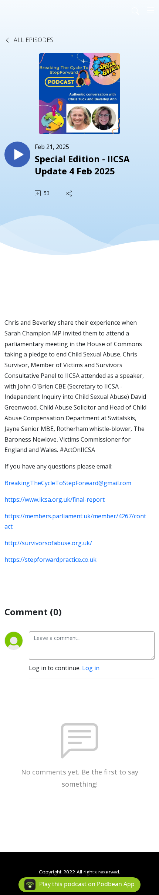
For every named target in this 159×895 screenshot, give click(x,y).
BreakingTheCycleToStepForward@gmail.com (67, 483)
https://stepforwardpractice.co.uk (50, 560)
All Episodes (32, 40)
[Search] (135, 10)
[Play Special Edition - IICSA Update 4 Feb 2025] (17, 154)
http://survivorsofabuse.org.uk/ (48, 543)
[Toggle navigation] (150, 10)
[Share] (69, 193)
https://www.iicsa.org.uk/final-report (54, 499)
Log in (90, 668)
